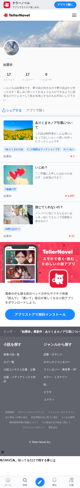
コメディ (49, 399)
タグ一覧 (9, 362)
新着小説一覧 (12, 354)
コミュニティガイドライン (61, 412)
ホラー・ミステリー (56, 377)
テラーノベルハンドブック (31, 412)
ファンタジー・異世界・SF (60, 369)
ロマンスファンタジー (57, 362)
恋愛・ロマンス (53, 354)
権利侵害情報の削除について (23, 422)
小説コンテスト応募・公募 (20, 369)
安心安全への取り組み (16, 417)
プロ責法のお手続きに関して (56, 422)
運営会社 (52, 427)
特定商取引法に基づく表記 (44, 417)
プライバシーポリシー (34, 427)
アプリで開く (65, 4)
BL (45, 384)
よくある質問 (68, 417)
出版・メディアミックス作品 (20, 379)
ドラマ (48, 392)
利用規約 (9, 412)
